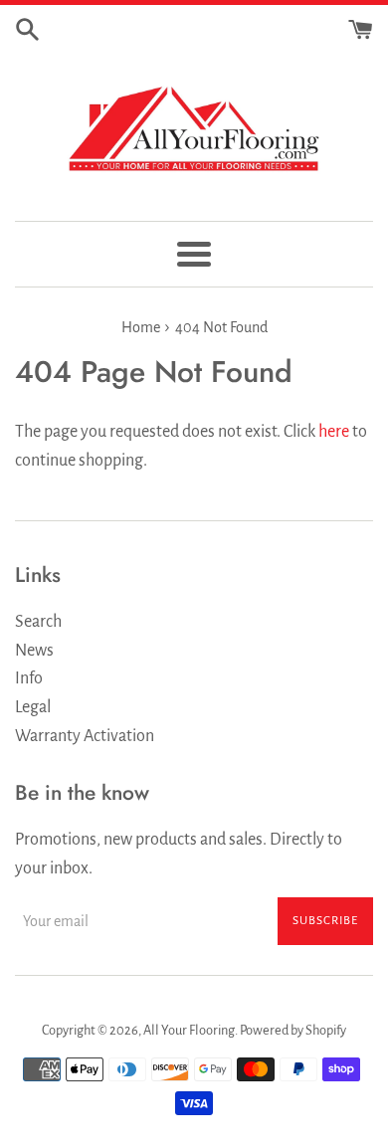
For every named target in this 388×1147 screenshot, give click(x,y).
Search (38, 622)
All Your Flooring (189, 1030)
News (34, 651)
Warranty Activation (84, 736)
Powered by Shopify (293, 1030)
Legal (33, 707)
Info (29, 678)
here (333, 432)
